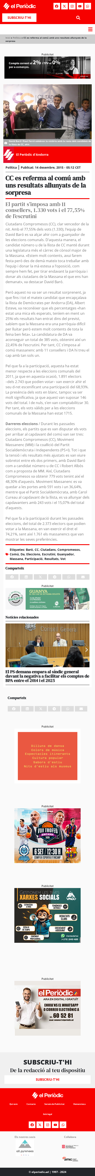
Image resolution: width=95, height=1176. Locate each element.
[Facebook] (56, 6)
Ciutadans (48, 549)
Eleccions (33, 554)
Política (17, 37)
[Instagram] (72, 6)
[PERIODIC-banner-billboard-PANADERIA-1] (47, 77)
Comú (14, 554)
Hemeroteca (79, 1104)
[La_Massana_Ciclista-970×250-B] (47, 608)
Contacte (31, 1104)
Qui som (14, 1104)
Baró (29, 549)
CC (37, 549)
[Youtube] (80, 6)
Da (23, 554)
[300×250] (47, 782)
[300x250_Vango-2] (47, 941)
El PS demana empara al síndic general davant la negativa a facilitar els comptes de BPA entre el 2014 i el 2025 (47, 676)
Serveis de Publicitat (54, 1104)
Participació (34, 559)
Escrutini (48, 554)
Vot (63, 559)
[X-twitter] (64, 6)
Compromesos (68, 549)
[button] (78, 17)
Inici (8, 37)
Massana (16, 559)
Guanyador (65, 554)
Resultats (51, 559)
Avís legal (47, 1114)
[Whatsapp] (87, 6)
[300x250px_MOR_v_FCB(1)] (47, 862)
